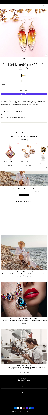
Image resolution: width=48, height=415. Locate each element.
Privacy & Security (24, 401)
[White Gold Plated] (29, 167)
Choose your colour (24, 73)
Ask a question (24, 128)
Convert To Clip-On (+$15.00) (11, 85)
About (24, 386)
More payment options (24, 96)
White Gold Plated (25, 75)
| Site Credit (27, 413)
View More (24, 139)
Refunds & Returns (24, 399)
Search (24, 390)
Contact (24, 394)
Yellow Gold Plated (23, 75)
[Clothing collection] (24, 252)
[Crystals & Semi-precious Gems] (24, 299)
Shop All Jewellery (24, 372)
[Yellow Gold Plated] (9, 228)
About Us (24, 392)
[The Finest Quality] (24, 346)
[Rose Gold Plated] (27, 167)
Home (24, 60)
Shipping (20, 68)
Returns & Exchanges (24, 123)
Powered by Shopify (22, 413)
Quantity (24, 78)
